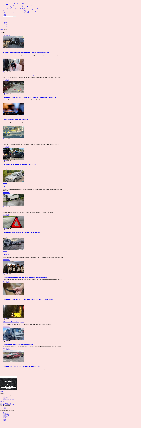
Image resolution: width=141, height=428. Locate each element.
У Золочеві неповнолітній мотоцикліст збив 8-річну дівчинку (21, 232)
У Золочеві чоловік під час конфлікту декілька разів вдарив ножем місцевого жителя (28, 299)
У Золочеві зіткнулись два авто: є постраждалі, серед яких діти (21, 366)
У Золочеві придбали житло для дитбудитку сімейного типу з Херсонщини (25, 277)
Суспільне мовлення (6, 25)
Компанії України (6, 26)
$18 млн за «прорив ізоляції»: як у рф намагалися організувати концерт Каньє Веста (18, 9)
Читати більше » (6, 79)
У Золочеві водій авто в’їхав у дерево (13, 322)
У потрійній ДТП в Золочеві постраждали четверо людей (19, 164)
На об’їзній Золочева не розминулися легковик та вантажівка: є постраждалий (26, 53)
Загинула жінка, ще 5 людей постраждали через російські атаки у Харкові (16, 6)
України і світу (5, 23)
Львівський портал (6, 24)
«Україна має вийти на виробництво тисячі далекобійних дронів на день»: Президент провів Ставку (21, 5)
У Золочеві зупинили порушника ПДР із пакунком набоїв (20, 187)
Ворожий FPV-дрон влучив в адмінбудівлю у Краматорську (14, 4)
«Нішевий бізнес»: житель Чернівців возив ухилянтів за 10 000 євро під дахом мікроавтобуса (20, 10)
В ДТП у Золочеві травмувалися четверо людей (17, 255)
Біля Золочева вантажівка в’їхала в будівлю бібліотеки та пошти (22, 210)
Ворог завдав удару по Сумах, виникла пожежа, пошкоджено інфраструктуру (17, 7)
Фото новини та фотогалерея (8, 399)
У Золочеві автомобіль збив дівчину (13, 142)
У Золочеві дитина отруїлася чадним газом (15, 120)
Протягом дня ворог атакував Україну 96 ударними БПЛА (14, 3)
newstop (4, 398)
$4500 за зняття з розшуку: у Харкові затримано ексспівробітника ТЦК (16, 12)
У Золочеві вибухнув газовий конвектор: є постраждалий (20, 75)
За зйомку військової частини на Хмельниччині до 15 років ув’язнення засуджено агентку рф (20, 8)
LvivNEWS (5, 22)
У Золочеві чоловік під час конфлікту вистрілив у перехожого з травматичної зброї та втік (29, 97)
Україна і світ (5, 396)
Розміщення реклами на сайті (5, 403)
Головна (2, 29)
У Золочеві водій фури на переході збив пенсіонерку (18, 344)
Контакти (4, 27)
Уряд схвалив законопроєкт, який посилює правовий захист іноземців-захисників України (20, 11)
